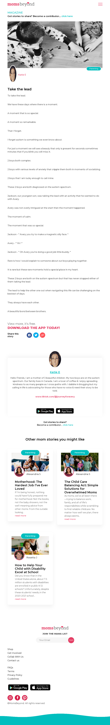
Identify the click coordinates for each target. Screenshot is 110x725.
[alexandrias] (19, 472)
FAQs (10, 667)
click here (67, 16)
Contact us (13, 660)
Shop (10, 649)
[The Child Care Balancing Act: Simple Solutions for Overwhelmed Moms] (79, 461)
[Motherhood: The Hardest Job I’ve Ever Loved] (30, 461)
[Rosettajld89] (19, 555)
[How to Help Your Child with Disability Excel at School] (30, 545)
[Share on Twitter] (36, 335)
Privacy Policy (15, 675)
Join (71, 640)
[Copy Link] (42, 335)
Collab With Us (15, 656)
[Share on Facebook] (29, 335)
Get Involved (14, 653)
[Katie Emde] (55, 359)
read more (20, 515)
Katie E (22, 75)
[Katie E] (13, 73)
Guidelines (13, 679)
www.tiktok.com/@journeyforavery (55, 396)
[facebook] (56, 402)
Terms (11, 671)
